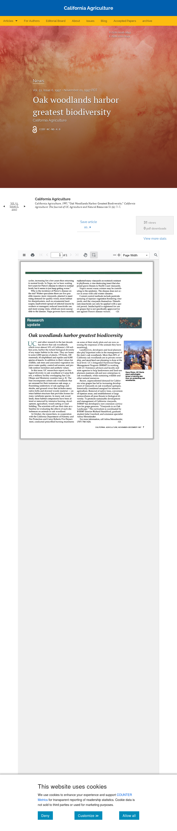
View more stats (155, 238)
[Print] (32, 255)
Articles (8, 20)
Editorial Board (55, 20)
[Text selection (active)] (94, 255)
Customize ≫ (90, 815)
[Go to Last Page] (76, 254)
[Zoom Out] (114, 255)
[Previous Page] (47, 254)
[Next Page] (70, 254)
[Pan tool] (85, 255)
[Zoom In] (119, 255)
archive (147, 20)
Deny (47, 815)
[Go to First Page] (41, 254)
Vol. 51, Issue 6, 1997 (47, 90)
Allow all (131, 815)
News (38, 80)
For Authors (32, 20)
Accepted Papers (125, 20)
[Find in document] (156, 255)
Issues (90, 20)
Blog (104, 20)
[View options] (24, 255)
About (76, 20)
